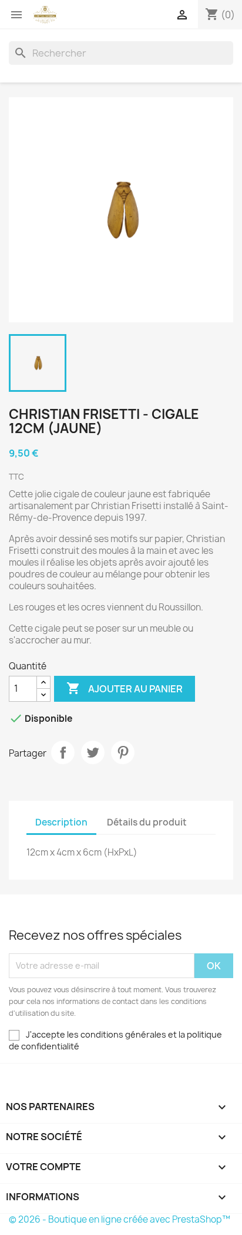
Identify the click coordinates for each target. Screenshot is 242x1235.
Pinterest (123, 752)
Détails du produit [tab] (147, 822)
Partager (63, 752)
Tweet (93, 752)
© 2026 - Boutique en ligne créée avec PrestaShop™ (119, 1219)
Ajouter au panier (124, 688)
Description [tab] (61, 822)
